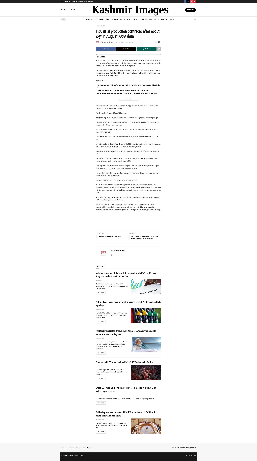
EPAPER (171, 19)
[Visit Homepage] (130, 10)
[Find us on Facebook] (185, 1)
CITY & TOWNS (99, 19)
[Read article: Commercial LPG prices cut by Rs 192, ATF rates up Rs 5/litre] (146, 372)
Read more (102, 292)
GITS (82, 455)
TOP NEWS (89, 19)
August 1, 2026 (100, 338)
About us (67, 1)
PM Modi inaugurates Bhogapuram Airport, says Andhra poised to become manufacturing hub (127, 93)
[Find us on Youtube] (194, 1)
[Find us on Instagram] (191, 1)
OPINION (143, 19)
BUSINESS (115, 19)
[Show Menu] (62, 1)
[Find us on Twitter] (188, 1)
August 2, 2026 (100, 280)
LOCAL (108, 19)
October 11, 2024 (120, 42)
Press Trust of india (107, 42)
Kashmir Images (69, 455)
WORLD (129, 19)
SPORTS (136, 19)
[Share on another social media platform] (159, 49)
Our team (80, 1)
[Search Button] (195, 20)
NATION (122, 19)
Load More (128, 99)
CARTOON (164, 19)
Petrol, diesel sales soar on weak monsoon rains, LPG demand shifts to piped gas (122, 90)
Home (97, 26)
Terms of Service (88, 1)
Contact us (74, 1)
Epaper (191, 10)
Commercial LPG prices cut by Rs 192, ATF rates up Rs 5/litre (124, 362)
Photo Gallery (154, 19)
